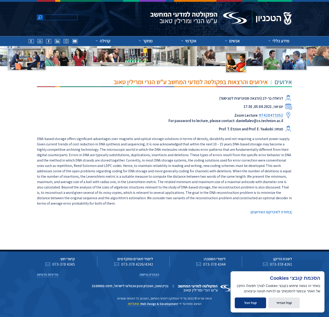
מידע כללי (281, 41)
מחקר (148, 41)
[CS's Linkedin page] (57, 42)
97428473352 (271, 115)
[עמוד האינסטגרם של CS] (66, 42)
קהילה (105, 41)
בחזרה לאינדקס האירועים (271, 211)
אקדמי (191, 41)
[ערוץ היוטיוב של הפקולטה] (74, 42)
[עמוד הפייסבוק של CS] (48, 42)
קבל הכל (250, 303)
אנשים (234, 41)
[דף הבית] (40, 42)
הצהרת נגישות (149, 274)
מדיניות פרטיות (47, 274)
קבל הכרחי (284, 303)
